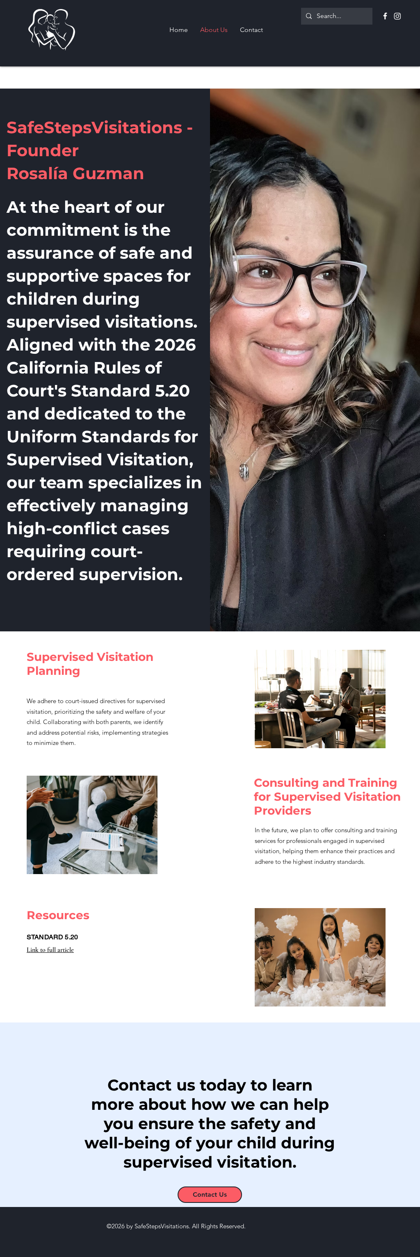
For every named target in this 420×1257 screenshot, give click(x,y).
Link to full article (50, 950)
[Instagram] (397, 15)
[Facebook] (385, 15)
